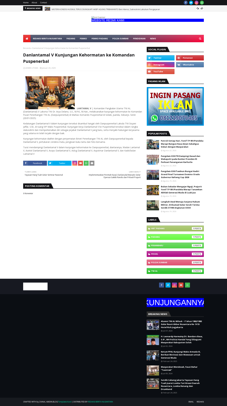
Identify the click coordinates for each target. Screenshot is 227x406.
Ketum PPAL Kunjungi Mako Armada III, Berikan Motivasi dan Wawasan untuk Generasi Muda (181, 354)
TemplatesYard (64, 401)
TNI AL (172, 271)
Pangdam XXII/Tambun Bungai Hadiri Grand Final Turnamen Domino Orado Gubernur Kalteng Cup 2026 (180, 174)
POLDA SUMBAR (172, 262)
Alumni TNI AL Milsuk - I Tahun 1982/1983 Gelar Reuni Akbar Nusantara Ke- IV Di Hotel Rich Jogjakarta (181, 324)
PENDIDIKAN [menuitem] (139, 38)
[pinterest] (190, 57)
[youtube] (160, 71)
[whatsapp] (202, 3)
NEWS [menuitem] (153, 38)
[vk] (190, 64)
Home (26, 2)
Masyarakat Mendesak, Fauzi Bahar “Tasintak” (179, 368)
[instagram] (196, 3)
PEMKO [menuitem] (83, 38)
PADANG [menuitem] (71, 38)
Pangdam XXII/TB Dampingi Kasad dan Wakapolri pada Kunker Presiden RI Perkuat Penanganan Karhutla (180, 159)
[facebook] (186, 3)
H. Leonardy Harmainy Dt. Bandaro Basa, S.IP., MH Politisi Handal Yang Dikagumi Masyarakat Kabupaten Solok (182, 339)
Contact (43, 2)
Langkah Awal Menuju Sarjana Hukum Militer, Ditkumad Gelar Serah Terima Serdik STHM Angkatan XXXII (180, 204)
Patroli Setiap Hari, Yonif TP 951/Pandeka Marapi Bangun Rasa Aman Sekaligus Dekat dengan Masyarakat (182, 143)
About (34, 2)
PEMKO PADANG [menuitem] (100, 38)
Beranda (27, 48)
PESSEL (172, 254)
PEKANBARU (172, 245)
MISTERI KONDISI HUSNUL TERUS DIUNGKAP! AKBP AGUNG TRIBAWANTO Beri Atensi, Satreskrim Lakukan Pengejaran (106, 8)
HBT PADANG (172, 228)
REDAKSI (200, 401)
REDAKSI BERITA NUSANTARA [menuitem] (47, 38)
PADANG (172, 237)
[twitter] (191, 3)
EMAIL (191, 401)
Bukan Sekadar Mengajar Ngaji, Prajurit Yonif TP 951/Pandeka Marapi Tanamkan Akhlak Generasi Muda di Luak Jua (181, 189)
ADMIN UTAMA (31, 68)
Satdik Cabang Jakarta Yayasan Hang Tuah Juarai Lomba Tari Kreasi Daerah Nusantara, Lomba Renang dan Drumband (180, 385)
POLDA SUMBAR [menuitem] (120, 38)
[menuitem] (27, 38)
